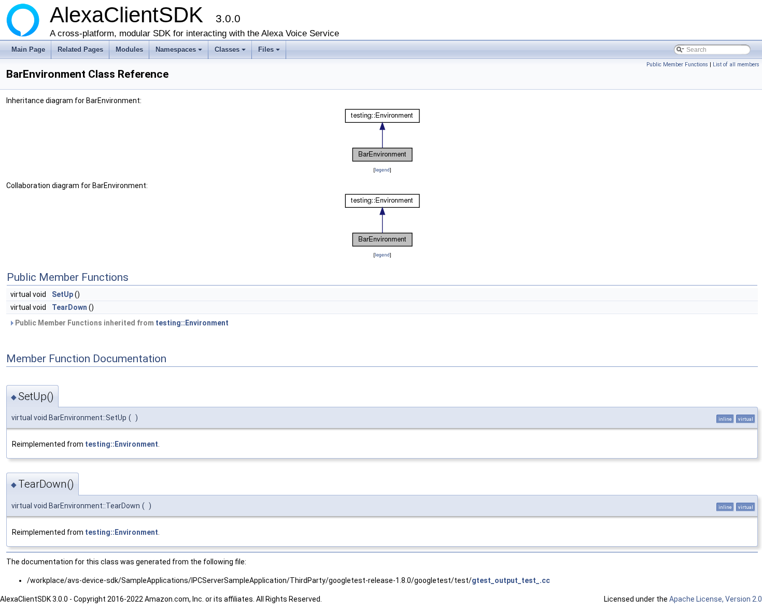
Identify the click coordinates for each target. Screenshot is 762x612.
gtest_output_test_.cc (511, 580)
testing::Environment (192, 323)
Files (269, 52)
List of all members (736, 64)
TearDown (69, 307)
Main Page (28, 49)
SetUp (62, 294)
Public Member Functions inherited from (121, 323)
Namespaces (180, 52)
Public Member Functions (677, 64)
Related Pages (80, 49)
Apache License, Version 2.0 (715, 599)
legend (382, 170)
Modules (129, 49)
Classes (231, 52)
